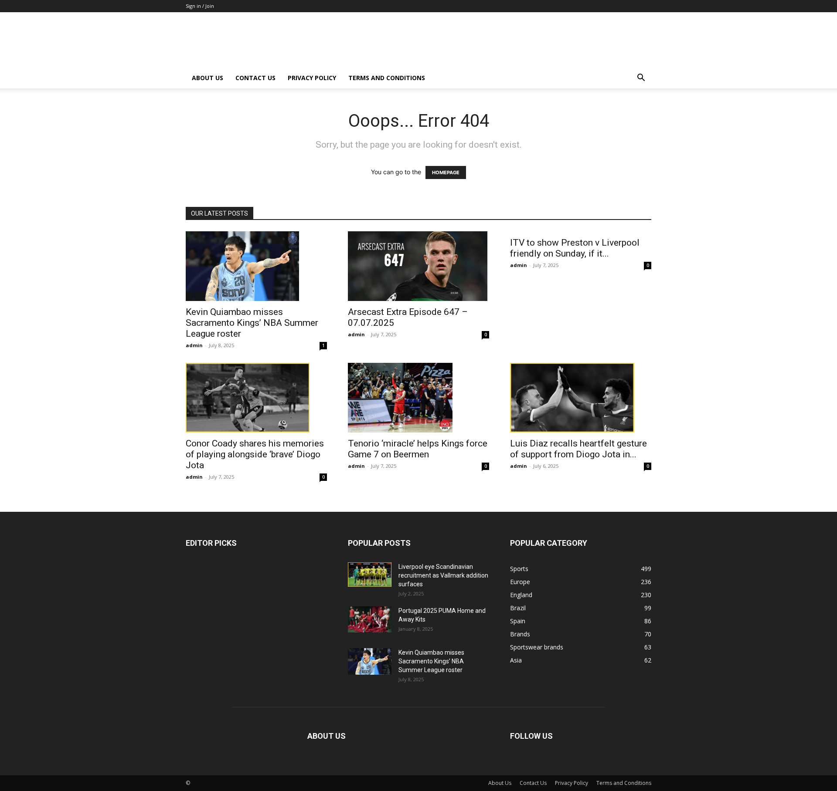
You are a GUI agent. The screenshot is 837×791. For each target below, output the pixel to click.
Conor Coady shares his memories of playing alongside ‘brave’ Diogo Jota (255, 454)
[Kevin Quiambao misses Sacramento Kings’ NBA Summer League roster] (256, 266)
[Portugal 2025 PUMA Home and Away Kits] (369, 619)
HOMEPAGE (445, 172)
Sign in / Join (200, 6)
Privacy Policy (312, 78)
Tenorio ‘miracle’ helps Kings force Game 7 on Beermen (417, 449)
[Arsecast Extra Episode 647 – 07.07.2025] (418, 266)
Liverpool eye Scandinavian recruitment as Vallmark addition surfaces (443, 575)
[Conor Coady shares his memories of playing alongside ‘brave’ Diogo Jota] (256, 398)
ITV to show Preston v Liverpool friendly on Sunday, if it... (575, 248)
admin (194, 345)
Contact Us (255, 78)
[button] (640, 78)
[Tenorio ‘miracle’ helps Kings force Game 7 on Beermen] (418, 398)
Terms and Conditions (386, 78)
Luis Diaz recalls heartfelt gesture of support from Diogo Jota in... (578, 449)
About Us (207, 78)
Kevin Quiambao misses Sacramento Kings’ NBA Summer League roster (252, 323)
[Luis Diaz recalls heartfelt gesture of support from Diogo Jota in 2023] (580, 398)
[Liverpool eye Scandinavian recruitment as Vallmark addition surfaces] (369, 574)
